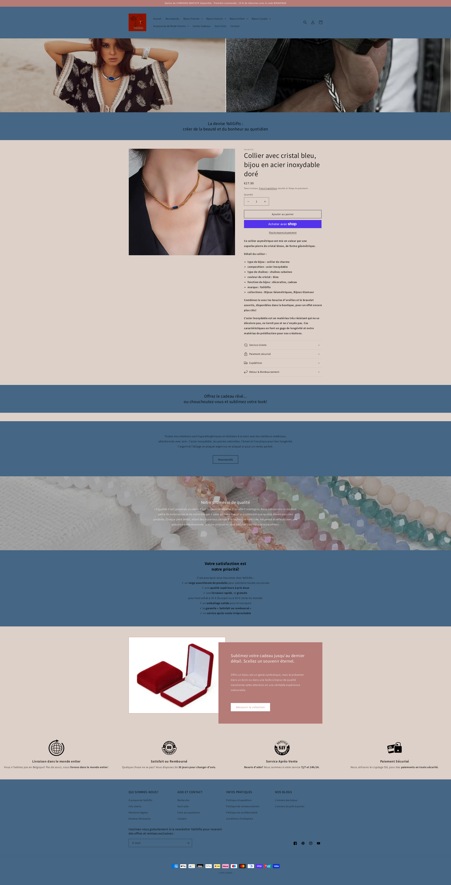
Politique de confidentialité (242, 812)
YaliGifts (229, 873)
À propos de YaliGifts (140, 800)
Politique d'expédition (239, 800)
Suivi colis (183, 806)
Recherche (183, 800)
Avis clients (135, 806)
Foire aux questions (188, 812)
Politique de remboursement (243, 806)
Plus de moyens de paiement (283, 232)
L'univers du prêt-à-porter (290, 806)
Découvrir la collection (250, 707)
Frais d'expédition (268, 188)
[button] (192, 18)
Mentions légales (138, 812)
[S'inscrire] (188, 843)
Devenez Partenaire (140, 818)
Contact (181, 818)
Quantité (248, 194)
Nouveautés (225, 459)
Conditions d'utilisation (239, 818)
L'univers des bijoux (286, 800)
